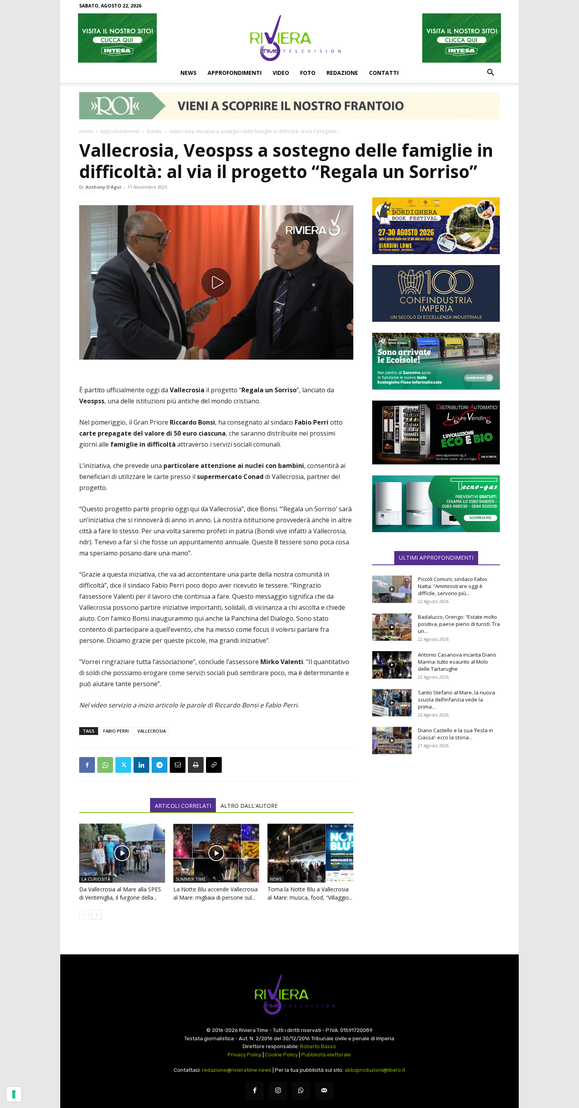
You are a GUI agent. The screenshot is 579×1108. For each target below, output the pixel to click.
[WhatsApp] (105, 765)
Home (86, 131)
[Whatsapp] (301, 1091)
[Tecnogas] (436, 503)
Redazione (342, 72)
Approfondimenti (235, 72)
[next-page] (97, 915)
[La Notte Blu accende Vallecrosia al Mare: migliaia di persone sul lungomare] (216, 853)
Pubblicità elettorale (326, 1055)
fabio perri (116, 731)
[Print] (196, 765)
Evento (154, 131)
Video (281, 72)
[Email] (178, 765)
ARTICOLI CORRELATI (183, 805)
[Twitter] (123, 765)
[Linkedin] (141, 765)
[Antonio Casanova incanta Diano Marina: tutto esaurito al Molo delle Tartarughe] (392, 665)
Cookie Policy (281, 1055)
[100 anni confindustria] (436, 293)
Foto (307, 72)
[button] (490, 73)
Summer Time (191, 879)
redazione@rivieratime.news (236, 1070)
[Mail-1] (324, 1091)
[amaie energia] (436, 361)
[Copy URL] (214, 765)
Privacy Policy (245, 1055)
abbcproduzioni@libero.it (375, 1070)
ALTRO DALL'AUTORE (249, 805)
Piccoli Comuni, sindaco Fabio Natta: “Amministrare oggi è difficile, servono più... (452, 586)
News (188, 72)
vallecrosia (151, 731)
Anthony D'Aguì (103, 187)
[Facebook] (87, 765)
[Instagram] (278, 1091)
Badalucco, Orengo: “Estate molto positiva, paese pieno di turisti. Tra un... (459, 624)
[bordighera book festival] (436, 225)
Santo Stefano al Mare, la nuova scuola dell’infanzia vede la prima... (456, 699)
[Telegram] (159, 765)
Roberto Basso (318, 1046)
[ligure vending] (436, 432)
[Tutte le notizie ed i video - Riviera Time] (289, 994)
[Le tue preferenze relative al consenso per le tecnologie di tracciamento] (13, 1094)
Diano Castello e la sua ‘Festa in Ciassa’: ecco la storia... (455, 734)
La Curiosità (96, 879)
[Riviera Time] (289, 38)
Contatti (384, 72)
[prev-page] (84, 915)
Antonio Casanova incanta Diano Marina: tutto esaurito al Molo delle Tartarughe (457, 661)
